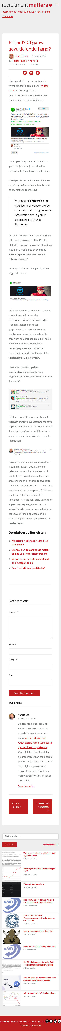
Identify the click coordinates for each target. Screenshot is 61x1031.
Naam (12, 645)
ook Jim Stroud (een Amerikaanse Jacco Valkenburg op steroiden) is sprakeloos (35, 743)
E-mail (13, 660)
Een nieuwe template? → (43, 807)
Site (11, 675)
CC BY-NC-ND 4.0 (36, 1022)
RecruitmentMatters (9, 1022)
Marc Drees (21, 56)
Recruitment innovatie (25, 60)
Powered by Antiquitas (30, 1026)
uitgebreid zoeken (51, 845)
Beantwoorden (26, 786)
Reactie (13, 612)
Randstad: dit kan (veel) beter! (28, 568)
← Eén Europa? (16, 805)
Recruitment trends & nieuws (18, 12)
